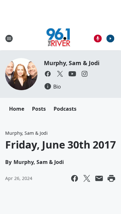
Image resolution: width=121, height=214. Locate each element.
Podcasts (65, 108)
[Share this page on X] (86, 178)
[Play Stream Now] (110, 38)
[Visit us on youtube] (72, 74)
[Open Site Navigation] (9, 38)
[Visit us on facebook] (48, 74)
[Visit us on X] (60, 74)
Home (16, 108)
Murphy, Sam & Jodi (71, 63)
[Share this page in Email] (99, 178)
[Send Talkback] (98, 38)
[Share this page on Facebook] (74, 178)
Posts (39, 108)
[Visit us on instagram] (84, 74)
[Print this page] (111, 178)
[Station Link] (58, 38)
